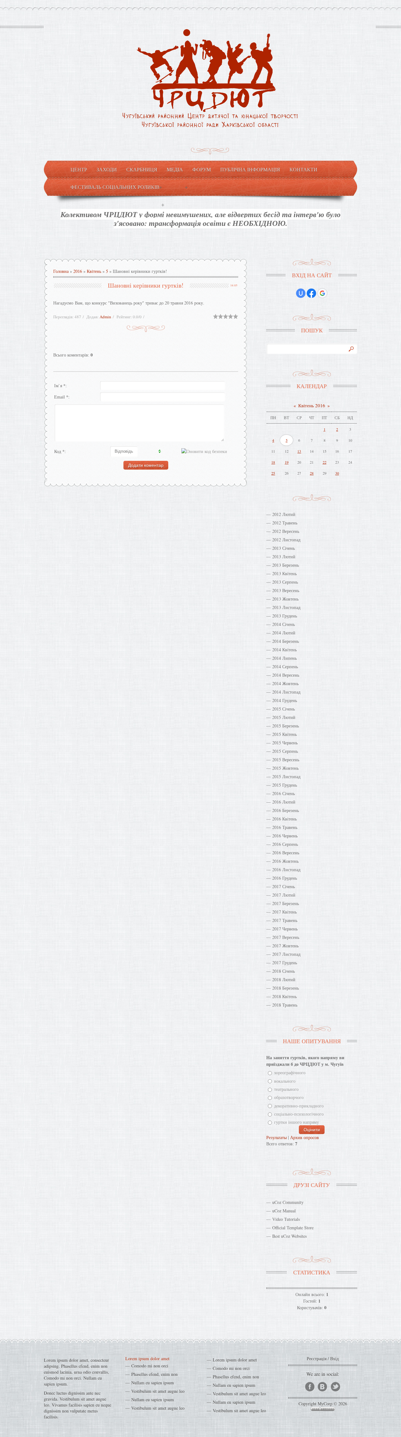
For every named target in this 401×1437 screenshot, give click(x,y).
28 (312, 473)
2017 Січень (283, 886)
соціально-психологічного (299, 1114)
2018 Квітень (284, 996)
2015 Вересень (285, 760)
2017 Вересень (285, 937)
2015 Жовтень (285, 768)
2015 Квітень (284, 734)
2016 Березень (285, 810)
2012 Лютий (283, 514)
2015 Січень (283, 709)
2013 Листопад (286, 607)
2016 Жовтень (285, 861)
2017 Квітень (284, 912)
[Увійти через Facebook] (311, 293)
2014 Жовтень (285, 683)
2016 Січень (283, 793)
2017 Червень (285, 929)
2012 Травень (284, 523)
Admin (105, 317)
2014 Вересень (285, 675)
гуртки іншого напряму (296, 1122)
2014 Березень (285, 641)
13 (299, 451)
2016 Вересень (285, 853)
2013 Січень (283, 548)
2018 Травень (284, 1005)
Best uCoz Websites (289, 1236)
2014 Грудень (284, 700)
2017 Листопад (286, 954)
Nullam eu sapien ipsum (152, 1383)
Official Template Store (293, 1228)
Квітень (94, 271)
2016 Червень (285, 836)
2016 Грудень (284, 878)
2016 (77, 271)
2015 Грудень (284, 785)
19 (287, 462)
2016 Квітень (284, 819)
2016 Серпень (285, 844)
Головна (61, 271)
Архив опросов (304, 1137)
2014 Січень (283, 624)
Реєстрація (316, 1359)
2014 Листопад (286, 692)
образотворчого (289, 1098)
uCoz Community (288, 1202)
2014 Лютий (283, 633)
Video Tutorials (286, 1219)
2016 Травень (284, 827)
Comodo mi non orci (149, 1366)
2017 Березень (285, 903)
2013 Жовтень (285, 599)
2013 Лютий (283, 557)
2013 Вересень (285, 590)
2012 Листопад (286, 540)
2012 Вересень (285, 531)
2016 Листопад (286, 869)
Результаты (276, 1137)
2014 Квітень (284, 650)
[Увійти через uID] (300, 293)
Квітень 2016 (311, 405)
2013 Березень (285, 565)
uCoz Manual (284, 1211)
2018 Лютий (283, 979)
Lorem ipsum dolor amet (147, 1359)
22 (324, 462)
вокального (284, 1081)
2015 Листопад (286, 776)
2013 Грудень (284, 616)
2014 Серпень (285, 666)
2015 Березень (285, 726)
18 (273, 462)
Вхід (334, 1359)
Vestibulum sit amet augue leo (158, 1391)
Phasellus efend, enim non (154, 1374)
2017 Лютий (283, 895)
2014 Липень (284, 658)
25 (273, 473)
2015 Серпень (285, 751)
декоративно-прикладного (299, 1106)
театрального (286, 1089)
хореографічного (289, 1073)
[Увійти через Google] (322, 293)
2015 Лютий (283, 717)
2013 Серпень (285, 582)
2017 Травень (284, 920)
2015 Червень (285, 743)
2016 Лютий (283, 802)
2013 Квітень (284, 573)
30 (337, 473)
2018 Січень (283, 971)
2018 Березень (285, 988)
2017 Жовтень (285, 946)
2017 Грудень (284, 963)
